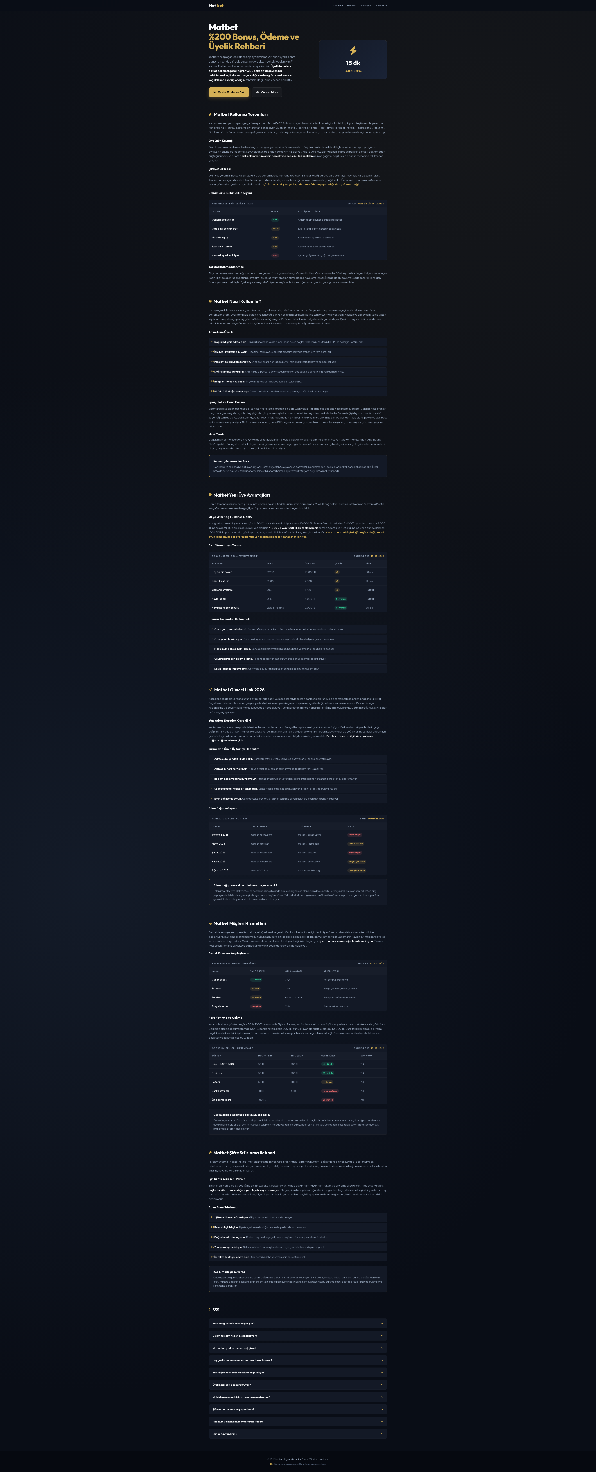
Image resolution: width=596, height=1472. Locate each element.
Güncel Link (381, 5)
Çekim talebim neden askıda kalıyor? (234, 1335)
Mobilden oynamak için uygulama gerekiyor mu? (241, 1397)
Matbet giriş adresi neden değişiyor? (234, 1348)
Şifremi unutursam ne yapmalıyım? (233, 1409)
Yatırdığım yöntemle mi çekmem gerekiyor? (239, 1372)
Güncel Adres (269, 92)
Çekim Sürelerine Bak (231, 92)
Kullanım (351, 5)
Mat (216, 5)
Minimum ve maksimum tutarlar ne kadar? (237, 1421)
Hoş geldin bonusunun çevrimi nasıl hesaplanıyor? (242, 1360)
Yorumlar (338, 5)
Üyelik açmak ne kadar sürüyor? (231, 1384)
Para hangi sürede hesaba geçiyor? (233, 1323)
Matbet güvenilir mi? (224, 1433)
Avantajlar (365, 5)
